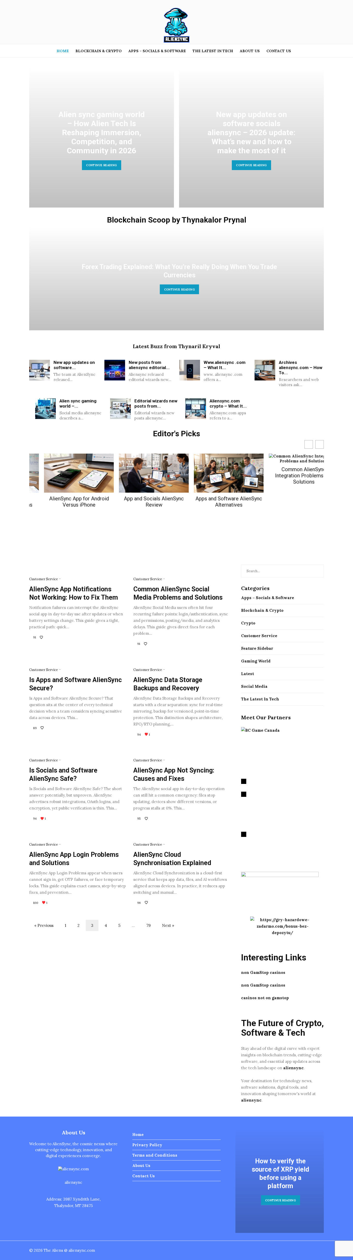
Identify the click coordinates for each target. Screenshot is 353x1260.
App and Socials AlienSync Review (139, 501)
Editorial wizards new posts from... (155, 403)
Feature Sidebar (257, 648)
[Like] (42, 637)
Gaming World (256, 661)
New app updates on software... (74, 365)
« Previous (43, 925)
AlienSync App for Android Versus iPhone (64, 501)
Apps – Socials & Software (157, 51)
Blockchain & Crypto (98, 51)
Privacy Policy (147, 1144)
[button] (319, 444)
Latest (247, 673)
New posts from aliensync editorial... (149, 365)
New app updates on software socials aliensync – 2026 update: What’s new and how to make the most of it (187, 132)
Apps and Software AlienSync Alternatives (214, 501)
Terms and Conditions (154, 1155)
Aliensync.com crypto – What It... (228, 403)
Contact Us (278, 51)
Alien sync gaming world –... (77, 403)
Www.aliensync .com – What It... (224, 365)
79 (148, 925)
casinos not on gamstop (265, 997)
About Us (250, 51)
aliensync (293, 1067)
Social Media (254, 686)
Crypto (248, 623)
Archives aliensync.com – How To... (300, 367)
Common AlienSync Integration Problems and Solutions (289, 475)
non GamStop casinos (263, 972)
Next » (168, 925)
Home (63, 51)
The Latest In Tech (213, 51)
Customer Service (43, 579)
